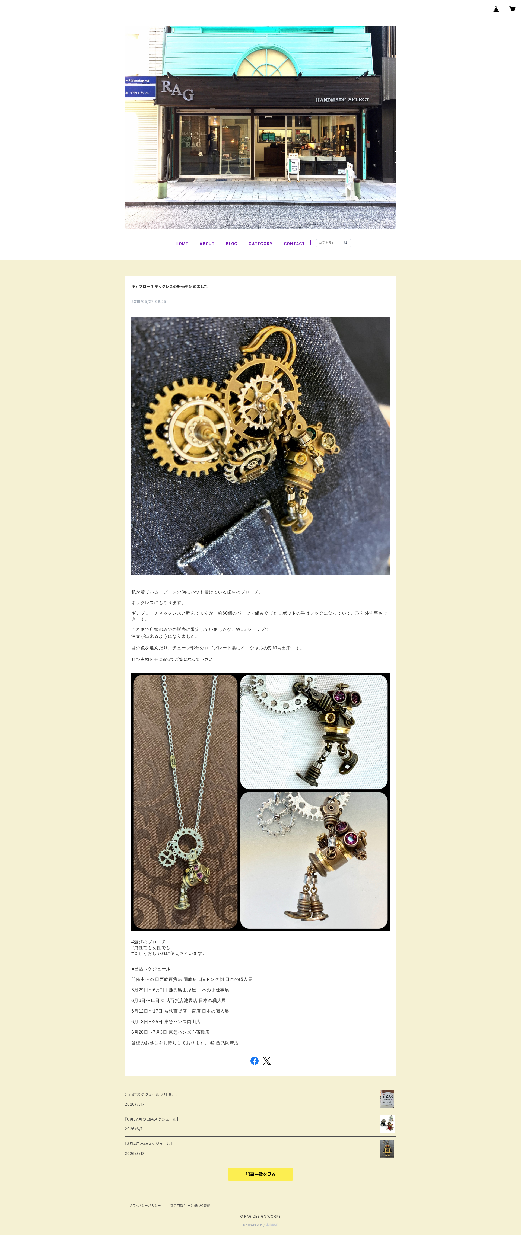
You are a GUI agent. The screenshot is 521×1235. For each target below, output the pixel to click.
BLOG (231, 243)
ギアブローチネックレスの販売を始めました (169, 286)
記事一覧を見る (260, 1174)
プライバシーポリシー (145, 1206)
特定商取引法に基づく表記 (190, 1206)
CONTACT (294, 243)
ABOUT (207, 243)
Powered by (254, 1225)
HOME (182, 243)
